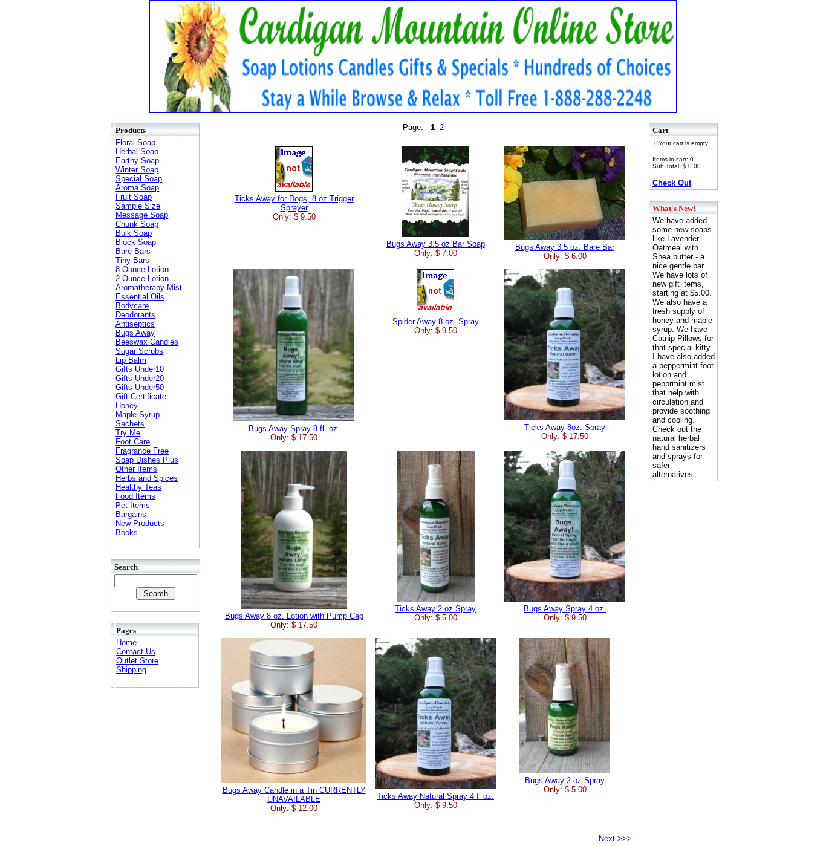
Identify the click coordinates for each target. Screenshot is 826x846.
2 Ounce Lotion (142, 278)
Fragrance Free (142, 450)
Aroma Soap (137, 187)
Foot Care (132, 441)
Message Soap (141, 215)
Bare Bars (133, 251)
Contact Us (135, 651)
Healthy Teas (138, 487)
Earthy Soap (137, 160)
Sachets (130, 423)
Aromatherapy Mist (148, 287)
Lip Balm (130, 360)
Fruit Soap (133, 196)
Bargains (130, 514)
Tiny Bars (132, 260)
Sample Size (137, 205)
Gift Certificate (140, 396)
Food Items (135, 496)
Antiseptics (135, 323)
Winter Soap (136, 169)
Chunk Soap (136, 224)
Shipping (131, 669)
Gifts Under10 (139, 369)
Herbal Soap (136, 151)
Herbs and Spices (146, 478)
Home (126, 642)
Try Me (127, 432)
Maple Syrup (137, 414)
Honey (126, 405)
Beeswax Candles (146, 342)
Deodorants (135, 314)
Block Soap (135, 242)
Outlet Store (137, 660)
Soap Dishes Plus (146, 459)
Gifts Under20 (139, 378)
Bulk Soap (133, 233)
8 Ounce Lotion (142, 269)
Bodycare (132, 305)
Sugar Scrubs (139, 351)
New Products (139, 523)
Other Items (136, 468)
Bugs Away (135, 332)
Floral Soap (135, 142)
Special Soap (138, 178)
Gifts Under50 (139, 387)
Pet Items (132, 505)
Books (126, 532)
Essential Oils (139, 296)
